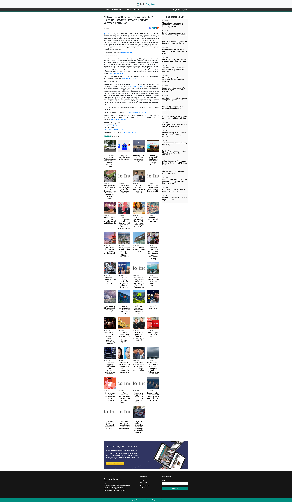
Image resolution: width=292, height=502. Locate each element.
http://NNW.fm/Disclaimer (118, 119)
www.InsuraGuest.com (117, 73)
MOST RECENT (116, 10)
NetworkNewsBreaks (136, 86)
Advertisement (144, 485)
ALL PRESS (127, 10)
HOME (107, 10)
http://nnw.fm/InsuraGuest (129, 78)
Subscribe (175, 488)
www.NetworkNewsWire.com (113, 126)
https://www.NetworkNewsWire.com (136, 112)
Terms (142, 480)
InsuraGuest (107, 33)
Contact (142, 488)
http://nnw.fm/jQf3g (127, 52)
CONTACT (136, 10)
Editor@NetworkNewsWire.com (113, 129)
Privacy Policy (144, 483)
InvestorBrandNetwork (131, 132)
